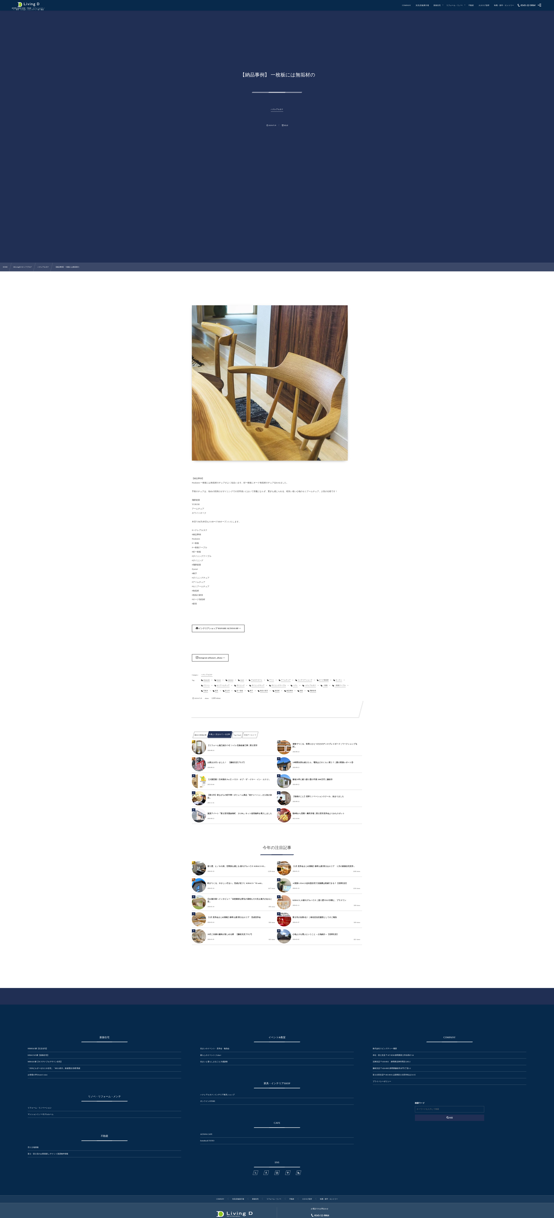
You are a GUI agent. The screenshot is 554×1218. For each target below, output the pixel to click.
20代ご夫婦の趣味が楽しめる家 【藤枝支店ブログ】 (230, 934)
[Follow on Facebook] (266, 1173)
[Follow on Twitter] (255, 1173)
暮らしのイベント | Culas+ (210, 1055)
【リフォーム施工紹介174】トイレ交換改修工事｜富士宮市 (232, 745)
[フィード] (298, 1173)
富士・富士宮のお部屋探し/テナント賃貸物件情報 (48, 1154)
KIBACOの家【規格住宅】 (38, 1055)
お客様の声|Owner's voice (37, 1075)
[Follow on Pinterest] (288, 1173)
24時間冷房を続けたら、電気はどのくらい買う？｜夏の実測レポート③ (323, 762)
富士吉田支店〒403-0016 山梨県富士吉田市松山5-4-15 (394, 1075)
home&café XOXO (207, 1141)
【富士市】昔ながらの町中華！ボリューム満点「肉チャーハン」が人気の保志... (239, 796)
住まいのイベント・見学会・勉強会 (214, 1049)
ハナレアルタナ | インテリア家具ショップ (217, 1095)
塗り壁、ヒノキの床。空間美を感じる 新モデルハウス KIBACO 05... (236, 866)
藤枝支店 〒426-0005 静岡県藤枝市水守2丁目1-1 (392, 1068)
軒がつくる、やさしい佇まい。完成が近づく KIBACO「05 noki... (235, 883)
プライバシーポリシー (382, 1081)
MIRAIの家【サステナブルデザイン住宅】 (45, 1062)
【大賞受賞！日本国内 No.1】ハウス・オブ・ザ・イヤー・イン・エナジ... (238, 779)
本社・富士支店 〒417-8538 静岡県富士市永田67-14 (393, 1055)
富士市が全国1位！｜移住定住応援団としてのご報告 (315, 917)
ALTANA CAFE (206, 1134)
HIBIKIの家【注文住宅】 (38, 1049)
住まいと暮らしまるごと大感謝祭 (214, 1062)
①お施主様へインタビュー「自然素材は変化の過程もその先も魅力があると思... (239, 900)
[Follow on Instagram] (277, 1173)
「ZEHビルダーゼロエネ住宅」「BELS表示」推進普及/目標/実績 (54, 1068)
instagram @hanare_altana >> (212, 658)
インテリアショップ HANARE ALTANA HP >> (220, 628)
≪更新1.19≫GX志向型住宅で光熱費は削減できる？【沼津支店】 (320, 883)
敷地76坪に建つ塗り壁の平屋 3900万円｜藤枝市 (313, 779)
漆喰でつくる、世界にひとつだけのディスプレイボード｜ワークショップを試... (325, 745)
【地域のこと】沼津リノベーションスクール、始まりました (318, 796)
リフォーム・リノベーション (40, 1108)
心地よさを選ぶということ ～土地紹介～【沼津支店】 (315, 934)
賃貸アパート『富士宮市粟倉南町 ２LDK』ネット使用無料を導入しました (239, 813)
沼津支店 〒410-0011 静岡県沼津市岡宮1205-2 (391, 1062)
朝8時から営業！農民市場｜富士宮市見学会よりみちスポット (319, 813)
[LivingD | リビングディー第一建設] (28, 4)
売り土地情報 (35, 1147)
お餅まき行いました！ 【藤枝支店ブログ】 (226, 762)
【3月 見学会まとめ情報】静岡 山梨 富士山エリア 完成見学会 (234, 917)
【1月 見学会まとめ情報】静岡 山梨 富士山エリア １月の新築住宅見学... (324, 866)
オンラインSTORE (207, 1101)
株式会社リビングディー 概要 (385, 1049)
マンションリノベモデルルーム (41, 1114)
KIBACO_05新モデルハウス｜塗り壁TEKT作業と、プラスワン (319, 900)
